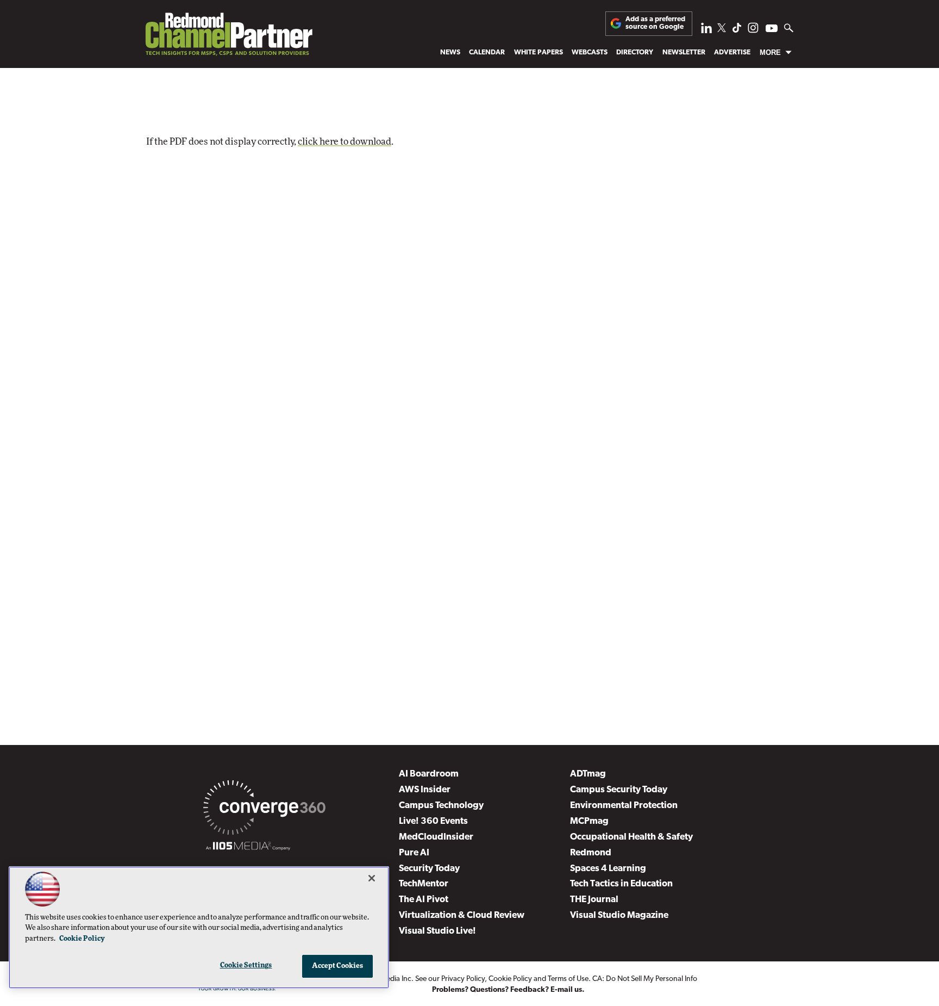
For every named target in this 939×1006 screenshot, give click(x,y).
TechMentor (423, 884)
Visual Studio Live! (437, 931)
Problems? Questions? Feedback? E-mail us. (508, 990)
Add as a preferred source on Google (655, 23)
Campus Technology (441, 805)
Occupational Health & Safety (631, 837)
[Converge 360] (264, 809)
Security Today (429, 868)
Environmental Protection (624, 805)
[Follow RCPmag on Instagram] (753, 30)
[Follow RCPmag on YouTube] (772, 29)
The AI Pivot (423, 899)
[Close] (372, 878)
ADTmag (588, 774)
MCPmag (589, 821)
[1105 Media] (248, 847)
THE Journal (594, 899)
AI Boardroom (429, 774)
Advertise (732, 52)
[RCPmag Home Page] (228, 37)
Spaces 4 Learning (608, 868)
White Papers (538, 52)
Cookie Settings (246, 965)
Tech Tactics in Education (621, 884)
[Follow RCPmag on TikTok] (736, 30)
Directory (634, 52)
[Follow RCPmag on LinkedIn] (706, 30)
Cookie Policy (510, 979)
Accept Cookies (338, 966)
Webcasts (590, 52)
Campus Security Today (618, 789)
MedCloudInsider (436, 837)
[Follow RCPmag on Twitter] (721, 29)
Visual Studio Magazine (619, 915)
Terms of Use (568, 979)
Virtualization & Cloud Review (461, 915)
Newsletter (683, 52)
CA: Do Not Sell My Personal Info (644, 979)
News (450, 52)
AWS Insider (424, 789)
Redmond (590, 853)
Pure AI (414, 853)
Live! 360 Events (433, 821)
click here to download (344, 141)
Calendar (487, 52)
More (770, 52)
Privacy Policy (463, 979)
